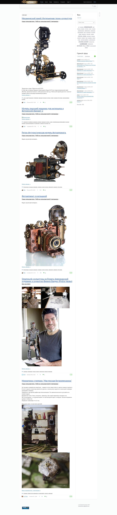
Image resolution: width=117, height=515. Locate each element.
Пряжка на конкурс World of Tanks (84, 61)
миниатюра (35, 493)
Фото (84, 46)
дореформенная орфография (59, 122)
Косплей (88, 34)
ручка (79, 39)
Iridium (78, 94)
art (78, 27)
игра (85, 32)
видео (82, 29)
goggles (82, 27)
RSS (83, 104)
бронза (79, 28)
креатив (46, 371)
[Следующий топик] (99, 15)
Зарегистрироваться (87, 2)
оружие (83, 38)
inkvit (24, 374)
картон (37, 371)
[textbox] (86, 22)
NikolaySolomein (80, 69)
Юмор (86, 47)
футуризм (60, 97)
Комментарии (80, 56)
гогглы (86, 29)
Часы (78, 78)
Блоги (46, 2)
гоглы (90, 28)
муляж (52, 97)
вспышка (31, 187)
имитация (41, 97)
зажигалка (87, 30)
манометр (44, 122)
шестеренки (93, 45)
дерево (93, 28)
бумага (34, 371)
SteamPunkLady (80, 86)
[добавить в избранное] (41, 102)
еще (68, 2)
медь (84, 36)
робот (93, 38)
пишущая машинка (30, 123)
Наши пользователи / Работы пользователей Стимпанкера (40, 21)
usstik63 (78, 59)
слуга (24, 97)
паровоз (90, 38)
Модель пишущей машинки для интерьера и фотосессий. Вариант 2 (43, 109)
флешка (79, 46)
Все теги (79, 17)
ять (49, 123)
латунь (80, 36)
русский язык (37, 123)
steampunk (88, 27)
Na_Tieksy (25, 496)
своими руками (84, 42)
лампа (92, 34)
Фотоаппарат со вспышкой (34, 196)
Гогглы (78, 101)
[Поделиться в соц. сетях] (38, 102)
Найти (95, 6)
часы (88, 46)
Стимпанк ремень (81, 88)
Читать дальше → (26, 95)
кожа (80, 34)
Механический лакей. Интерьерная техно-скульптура (47, 18)
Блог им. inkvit (26, 284)
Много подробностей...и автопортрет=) (31, 490)
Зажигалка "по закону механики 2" (84, 70)
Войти (95, 2)
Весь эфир (79, 104)
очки (86, 38)
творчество (41, 371)
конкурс (84, 34)
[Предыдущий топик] (99, 13)
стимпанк (83, 43)
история (93, 32)
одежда (79, 38)
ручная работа (85, 40)
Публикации (87, 56)
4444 (24, 102)
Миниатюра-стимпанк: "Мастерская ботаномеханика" (47, 380)
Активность (56, 2)
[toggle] (59, 21)
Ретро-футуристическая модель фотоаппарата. (44, 132)
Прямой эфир (82, 53)
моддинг (89, 36)
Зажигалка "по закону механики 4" (84, 92)
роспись (46, 493)
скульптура (91, 41)
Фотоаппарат (26, 187)
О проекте (62, 2)
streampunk (30, 371)
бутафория (36, 97)
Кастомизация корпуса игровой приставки (86, 82)
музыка (93, 36)
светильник (92, 40)
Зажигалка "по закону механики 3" (84, 74)
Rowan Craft (30, 493)
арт (93, 27)
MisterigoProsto (80, 63)
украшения (90, 43)
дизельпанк (81, 30)
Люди (50, 2)
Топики (41, 2)
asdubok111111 (80, 100)
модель (48, 97)
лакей (27, 97)
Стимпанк (25, 493)
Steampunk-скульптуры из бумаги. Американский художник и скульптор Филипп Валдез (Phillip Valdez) (47, 280)
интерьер (88, 32)
